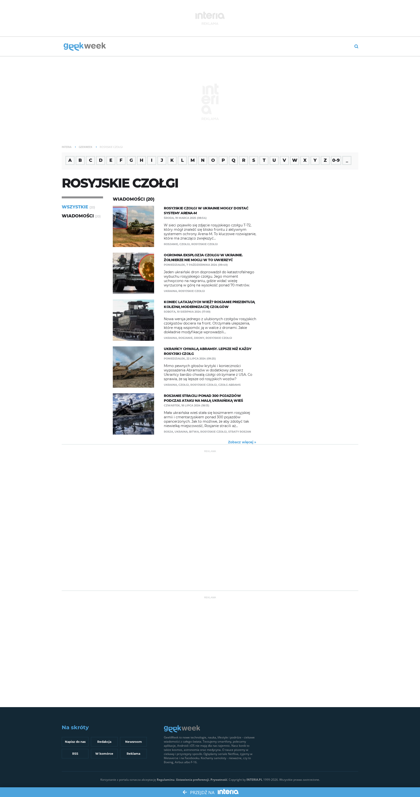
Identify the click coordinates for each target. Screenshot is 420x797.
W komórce (104, 753)
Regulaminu (166, 780)
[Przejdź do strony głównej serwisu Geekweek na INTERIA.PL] (85, 47)
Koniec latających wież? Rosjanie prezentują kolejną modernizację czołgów (209, 304)
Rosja (168, 431)
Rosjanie (171, 244)
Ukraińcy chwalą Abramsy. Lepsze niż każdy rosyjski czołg (208, 351)
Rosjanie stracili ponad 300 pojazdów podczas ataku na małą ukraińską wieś (203, 398)
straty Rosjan (239, 431)
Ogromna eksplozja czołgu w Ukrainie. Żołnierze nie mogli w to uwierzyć (203, 257)
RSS (75, 753)
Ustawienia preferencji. (193, 780)
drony (199, 338)
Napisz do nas (75, 742)
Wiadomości (78, 215)
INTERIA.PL (254, 780)
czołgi (184, 244)
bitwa (194, 431)
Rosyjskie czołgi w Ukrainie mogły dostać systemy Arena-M (206, 210)
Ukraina (170, 291)
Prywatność (218, 780)
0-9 (336, 160)
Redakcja (104, 742)
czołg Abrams (229, 384)
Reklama (133, 753)
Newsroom (133, 742)
